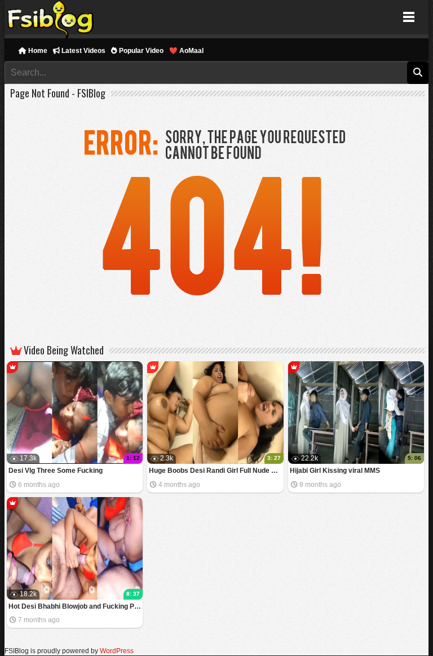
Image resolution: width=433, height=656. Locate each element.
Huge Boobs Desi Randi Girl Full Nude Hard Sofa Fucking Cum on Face (216, 471)
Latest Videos (82, 51)
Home (36, 51)
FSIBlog (51, 17)
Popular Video (140, 51)
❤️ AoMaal (186, 51)
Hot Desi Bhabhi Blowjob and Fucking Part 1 (75, 606)
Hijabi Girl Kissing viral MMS (335, 471)
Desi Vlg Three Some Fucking (55, 471)
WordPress (117, 651)
